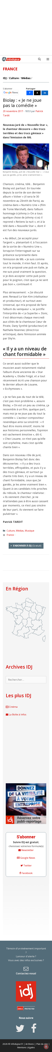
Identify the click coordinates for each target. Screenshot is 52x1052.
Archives (29, 1043)
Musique (29, 530)
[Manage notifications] (46, 1046)
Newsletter (27, 850)
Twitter (27, 865)
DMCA (20, 1009)
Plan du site (42, 1043)
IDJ (5, 78)
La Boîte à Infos (17, 714)
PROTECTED (29, 1009)
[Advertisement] (26, 27)
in (45, 92)
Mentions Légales (26, 1047)
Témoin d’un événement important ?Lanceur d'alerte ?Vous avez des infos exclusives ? (26, 961)
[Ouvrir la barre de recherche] (39, 59)
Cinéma (13, 706)
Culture (14, 78)
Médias (25, 78)
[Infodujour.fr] (11, 59)
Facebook (26, 873)
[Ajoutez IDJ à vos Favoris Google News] (10, 92)
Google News (27, 857)
